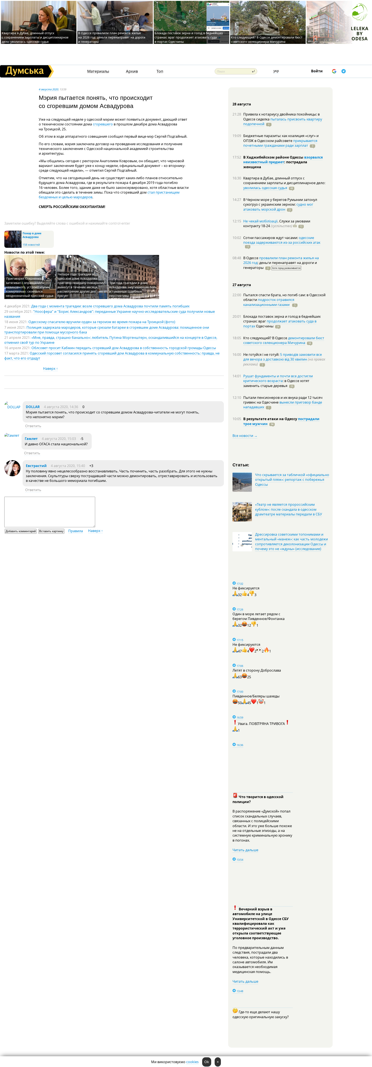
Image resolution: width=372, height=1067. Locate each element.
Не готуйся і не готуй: (261, 354)
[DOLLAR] (12, 407)
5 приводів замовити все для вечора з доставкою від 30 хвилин (282, 357)
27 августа (241, 284)
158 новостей (31, 245)
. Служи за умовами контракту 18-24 (276, 223)
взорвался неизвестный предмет (283, 159)
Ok (206, 1061)
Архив (132, 71)
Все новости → (244, 435)
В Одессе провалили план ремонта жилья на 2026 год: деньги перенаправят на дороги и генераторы (111, 37)
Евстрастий (36, 465)
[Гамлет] (11, 435)
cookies (192, 1061)
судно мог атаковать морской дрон (278, 206)
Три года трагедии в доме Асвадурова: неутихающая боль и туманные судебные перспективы (133, 289)
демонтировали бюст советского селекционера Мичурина (283, 340)
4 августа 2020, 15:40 (68, 465)
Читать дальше (245, 850)
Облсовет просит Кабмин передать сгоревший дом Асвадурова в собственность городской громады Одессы (123, 347)
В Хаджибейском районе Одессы (273, 157)
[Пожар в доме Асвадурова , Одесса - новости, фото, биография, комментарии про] (13, 247)
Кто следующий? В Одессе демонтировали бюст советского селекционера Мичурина (266, 39)
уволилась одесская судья (265, 187)
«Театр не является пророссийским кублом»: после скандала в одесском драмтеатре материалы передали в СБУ (288, 509)
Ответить (33, 426)
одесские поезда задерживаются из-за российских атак (281, 240)
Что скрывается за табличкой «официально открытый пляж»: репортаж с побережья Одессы (292, 479)
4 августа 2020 (48, 89)
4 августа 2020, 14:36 (61, 406)
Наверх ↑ (50, 368)
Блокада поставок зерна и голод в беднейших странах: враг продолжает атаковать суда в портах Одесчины (189, 37)
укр (276, 70)
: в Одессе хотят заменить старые (276, 383)
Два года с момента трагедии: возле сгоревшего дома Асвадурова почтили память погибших (110, 306)
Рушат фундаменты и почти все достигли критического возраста (278, 378)
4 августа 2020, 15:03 (59, 438)
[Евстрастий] (12, 475)
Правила (75, 531)
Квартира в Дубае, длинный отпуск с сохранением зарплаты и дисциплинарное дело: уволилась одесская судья (35, 37)
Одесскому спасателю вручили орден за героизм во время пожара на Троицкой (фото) (101, 321)
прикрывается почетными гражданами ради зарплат (280, 143)
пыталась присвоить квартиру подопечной (282, 121)
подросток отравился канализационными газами (268, 302)
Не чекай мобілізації (260, 221)
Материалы (98, 71)
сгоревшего (103, 124)
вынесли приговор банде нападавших (282, 404)
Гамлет (31, 438)
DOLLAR (33, 406)
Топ (160, 71)
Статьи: (241, 464)
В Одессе (251, 258)
